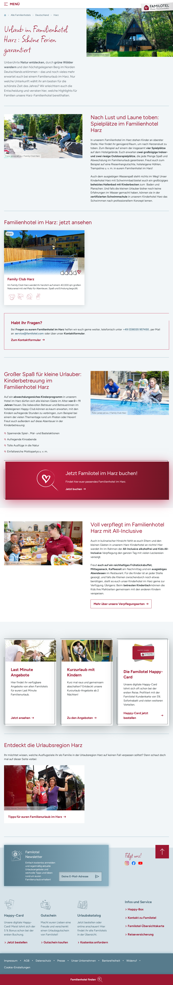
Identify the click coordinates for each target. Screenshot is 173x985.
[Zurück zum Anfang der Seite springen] (162, 851)
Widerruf (131, 960)
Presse (61, 960)
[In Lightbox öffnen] (43, 136)
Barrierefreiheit (111, 960)
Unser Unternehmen (83, 960)
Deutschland (42, 15)
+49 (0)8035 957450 (136, 329)
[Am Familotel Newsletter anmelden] (97, 876)
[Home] (5, 15)
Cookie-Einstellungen (17, 967)
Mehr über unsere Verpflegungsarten (119, 604)
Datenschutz (43, 960)
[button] (86, 979)
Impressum (11, 960)
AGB (26, 960)
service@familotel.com (29, 333)
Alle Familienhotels (21, 15)
